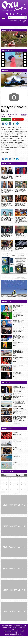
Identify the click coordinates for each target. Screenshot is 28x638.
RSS (22, 631)
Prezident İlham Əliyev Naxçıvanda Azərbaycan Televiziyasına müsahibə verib (19, 403)
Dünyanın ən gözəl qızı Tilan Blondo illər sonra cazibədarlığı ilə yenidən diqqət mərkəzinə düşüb (7, 176)
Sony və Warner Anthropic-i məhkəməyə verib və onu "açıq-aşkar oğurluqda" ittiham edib (18, 337)
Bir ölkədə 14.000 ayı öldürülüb (18, 343)
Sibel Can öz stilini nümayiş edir (19, 175)
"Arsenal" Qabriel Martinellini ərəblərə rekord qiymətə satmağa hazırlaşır (18, 314)
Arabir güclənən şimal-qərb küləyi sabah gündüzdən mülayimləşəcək (18, 307)
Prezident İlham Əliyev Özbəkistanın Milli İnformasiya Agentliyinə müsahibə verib (18, 395)
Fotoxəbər (15, 432)
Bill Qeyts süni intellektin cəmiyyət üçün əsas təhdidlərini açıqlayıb (18, 321)
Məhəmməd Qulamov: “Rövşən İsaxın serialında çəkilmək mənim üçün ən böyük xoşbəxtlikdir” (19, 388)
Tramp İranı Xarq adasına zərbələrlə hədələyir (17, 373)
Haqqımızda (20, 21)
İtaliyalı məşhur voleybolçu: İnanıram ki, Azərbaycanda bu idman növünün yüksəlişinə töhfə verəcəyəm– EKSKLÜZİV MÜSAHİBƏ (19, 419)
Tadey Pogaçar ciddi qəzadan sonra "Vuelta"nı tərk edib (18, 359)
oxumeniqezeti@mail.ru (14, 633)
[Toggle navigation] (3, 17)
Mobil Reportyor (21, 14)
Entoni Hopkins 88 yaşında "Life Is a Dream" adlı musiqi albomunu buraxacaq (20, 235)
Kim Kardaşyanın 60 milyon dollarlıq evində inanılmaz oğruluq (20, 190)
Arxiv (25, 20)
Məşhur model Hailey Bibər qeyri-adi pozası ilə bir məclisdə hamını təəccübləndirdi (7, 191)
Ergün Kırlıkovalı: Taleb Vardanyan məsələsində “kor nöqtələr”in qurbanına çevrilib (20, 410)
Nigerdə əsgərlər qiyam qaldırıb (18, 366)
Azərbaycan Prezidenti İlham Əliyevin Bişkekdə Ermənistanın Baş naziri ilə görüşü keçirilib (18, 329)
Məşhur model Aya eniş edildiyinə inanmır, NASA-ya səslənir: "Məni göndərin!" (7, 205)
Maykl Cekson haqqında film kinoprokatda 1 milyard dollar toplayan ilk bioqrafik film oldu (7, 235)
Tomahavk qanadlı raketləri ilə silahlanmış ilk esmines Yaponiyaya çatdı (18, 352)
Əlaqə (25, 21)
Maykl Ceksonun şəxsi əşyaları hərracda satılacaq (20, 248)
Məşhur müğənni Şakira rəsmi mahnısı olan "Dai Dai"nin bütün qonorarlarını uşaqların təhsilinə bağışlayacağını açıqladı (21, 220)
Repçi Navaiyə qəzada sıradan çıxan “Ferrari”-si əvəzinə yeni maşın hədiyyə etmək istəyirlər (7, 249)
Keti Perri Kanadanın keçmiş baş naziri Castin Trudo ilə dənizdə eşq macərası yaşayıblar (7, 219)
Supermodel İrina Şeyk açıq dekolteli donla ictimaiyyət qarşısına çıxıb (20, 205)
